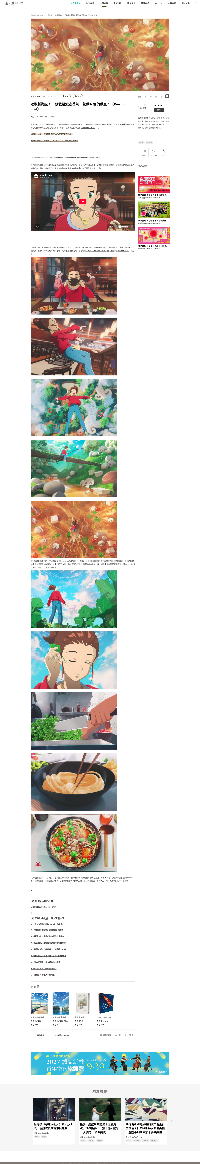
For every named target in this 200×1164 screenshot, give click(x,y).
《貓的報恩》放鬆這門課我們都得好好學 (49, 943)
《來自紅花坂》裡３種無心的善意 (46, 962)
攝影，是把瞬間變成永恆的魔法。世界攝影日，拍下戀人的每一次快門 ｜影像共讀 (99, 1128)
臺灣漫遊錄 (79, 1017)
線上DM (158, 3)
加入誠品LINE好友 (62, 1035)
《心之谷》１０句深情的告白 (44, 969)
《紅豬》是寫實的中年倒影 (43, 975)
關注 (159, 110)
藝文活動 (131, 3)
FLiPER (158, 105)
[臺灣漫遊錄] (83, 1003)
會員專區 (172, 3)
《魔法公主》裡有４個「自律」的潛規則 (49, 956)
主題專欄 (104, 3)
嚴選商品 (145, 3)
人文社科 (91, 1141)
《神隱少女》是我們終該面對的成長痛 (48, 936)
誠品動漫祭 (76, 3)
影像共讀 (99, 1141)
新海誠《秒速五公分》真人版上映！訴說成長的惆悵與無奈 (53, 1126)
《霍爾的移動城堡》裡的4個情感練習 (47, 930)
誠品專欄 (149, 143)
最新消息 (118, 3)
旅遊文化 (136, 1141)
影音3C (141, 143)
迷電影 (37, 1137)
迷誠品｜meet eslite (37, 15)
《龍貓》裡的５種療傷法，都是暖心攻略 (49, 949)
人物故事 (145, 1141)
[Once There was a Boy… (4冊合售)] (105, 1003)
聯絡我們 (41, 1035)
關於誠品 (186, 3)
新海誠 (44, 1137)
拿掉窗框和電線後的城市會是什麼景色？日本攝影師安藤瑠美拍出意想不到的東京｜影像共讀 (145, 1128)
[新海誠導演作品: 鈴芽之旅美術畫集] (61, 1003)
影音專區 (90, 3)
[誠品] (15, 3)
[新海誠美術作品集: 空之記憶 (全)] (39, 1003)
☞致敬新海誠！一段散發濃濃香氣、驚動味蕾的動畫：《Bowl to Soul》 (77, 157)
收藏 (67, 96)
